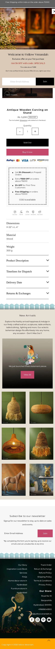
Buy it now (27, 152)
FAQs (24, 577)
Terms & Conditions (43, 580)
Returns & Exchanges (18, 293)
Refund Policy (45, 573)
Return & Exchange (43, 569)
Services (23, 573)
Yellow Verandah (25, 644)
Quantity (27, 125)
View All (27, 375)
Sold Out (27, 142)
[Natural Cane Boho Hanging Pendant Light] (41, 408)
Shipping (23, 120)
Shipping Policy (44, 577)
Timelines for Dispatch (19, 271)
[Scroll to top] (49, 640)
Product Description (17, 260)
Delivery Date (14, 282)
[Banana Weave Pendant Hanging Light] (14, 408)
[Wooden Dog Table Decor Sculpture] (41, 480)
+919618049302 (45, 609)
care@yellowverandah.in (40, 614)
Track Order (46, 565)
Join (45, 533)
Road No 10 (46, 596)
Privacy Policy (45, 584)
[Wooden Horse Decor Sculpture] (14, 480)
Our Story (22, 565)
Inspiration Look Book (17, 569)
